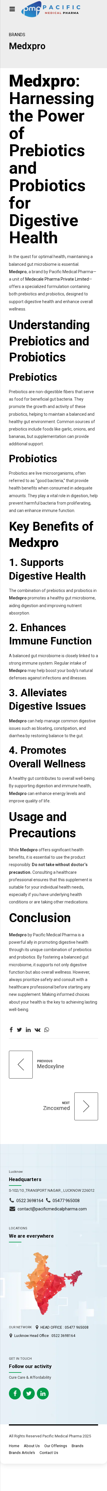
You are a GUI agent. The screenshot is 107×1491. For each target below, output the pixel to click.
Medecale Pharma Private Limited (57, 279)
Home (14, 1446)
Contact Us (49, 1452)
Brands (17, 34)
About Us (32, 1446)
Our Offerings (55, 1446)
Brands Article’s (22, 1452)
